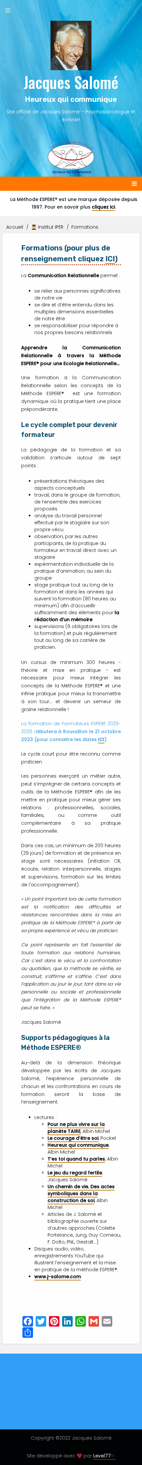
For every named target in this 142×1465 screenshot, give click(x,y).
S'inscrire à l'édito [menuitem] (30, 1399)
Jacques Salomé (70, 82)
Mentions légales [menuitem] (112, 1399)
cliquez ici (103, 207)
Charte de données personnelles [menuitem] (71, 1413)
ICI (110, 258)
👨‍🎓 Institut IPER (47, 227)
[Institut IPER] (71, 157)
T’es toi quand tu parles (76, 1159)
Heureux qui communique (78, 1145)
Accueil (14, 227)
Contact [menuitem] (71, 1399)
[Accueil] (71, 45)
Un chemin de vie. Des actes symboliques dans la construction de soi (81, 1193)
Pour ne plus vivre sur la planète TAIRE (76, 1128)
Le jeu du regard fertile (75, 1172)
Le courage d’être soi (73, 1138)
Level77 (102, 1455)
